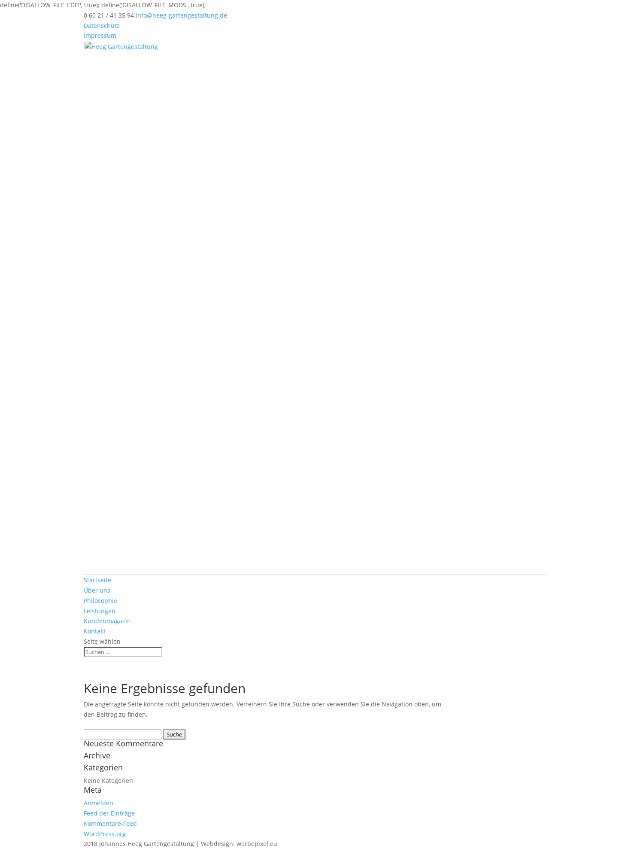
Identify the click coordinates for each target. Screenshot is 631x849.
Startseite (97, 580)
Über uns (97, 590)
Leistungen (99, 611)
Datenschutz (102, 25)
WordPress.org (105, 834)
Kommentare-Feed (110, 823)
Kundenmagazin (107, 621)
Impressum (100, 35)
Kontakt (95, 631)
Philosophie (100, 600)
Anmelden (98, 803)
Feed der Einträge (109, 813)
